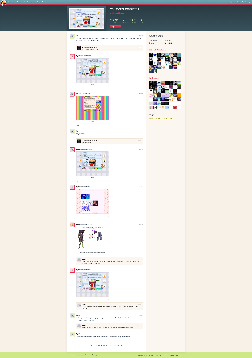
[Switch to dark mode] (250, 2)
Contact (179, 355)
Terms (172, 355)
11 (110, 345)
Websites (11, 2)
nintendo (165, 118)
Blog (156, 355)
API (161, 355)
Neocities (72, 355)
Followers (154, 78)
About (140, 355)
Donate (147, 355)
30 (115, 345)
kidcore (151, 118)
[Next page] (121, 345)
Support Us (40, 2)
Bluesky (94, 355)
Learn (33, 2)
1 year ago (140, 35)
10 (107, 345)
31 (118, 345)
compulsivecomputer (90, 47)
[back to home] (3, 3)
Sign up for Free (235, 2)
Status (166, 355)
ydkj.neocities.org (117, 13)
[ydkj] (72, 57)
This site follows (157, 49)
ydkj (78, 35)
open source (80, 355)
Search (19, 2)
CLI (152, 355)
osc (171, 118)
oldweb (158, 118)
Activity (26, 2)
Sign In (244, 2)
